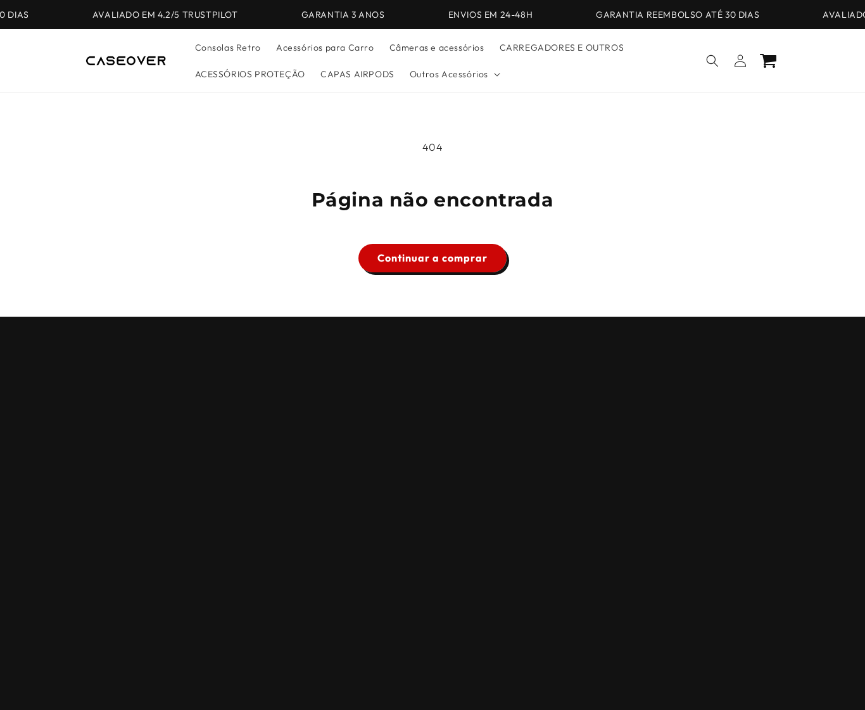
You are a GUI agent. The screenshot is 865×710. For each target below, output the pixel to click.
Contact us (107, 465)
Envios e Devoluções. (129, 510)
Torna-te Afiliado (121, 555)
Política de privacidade (601, 680)
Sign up (432, 463)
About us (103, 443)
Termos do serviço (423, 680)
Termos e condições (127, 399)
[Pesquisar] (712, 61)
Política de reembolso (344, 680)
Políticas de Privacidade (135, 377)
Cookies (101, 421)
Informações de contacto (509, 680)
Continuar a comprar (432, 257)
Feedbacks (107, 532)
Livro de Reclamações (131, 488)
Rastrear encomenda (130, 577)
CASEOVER (274, 680)
